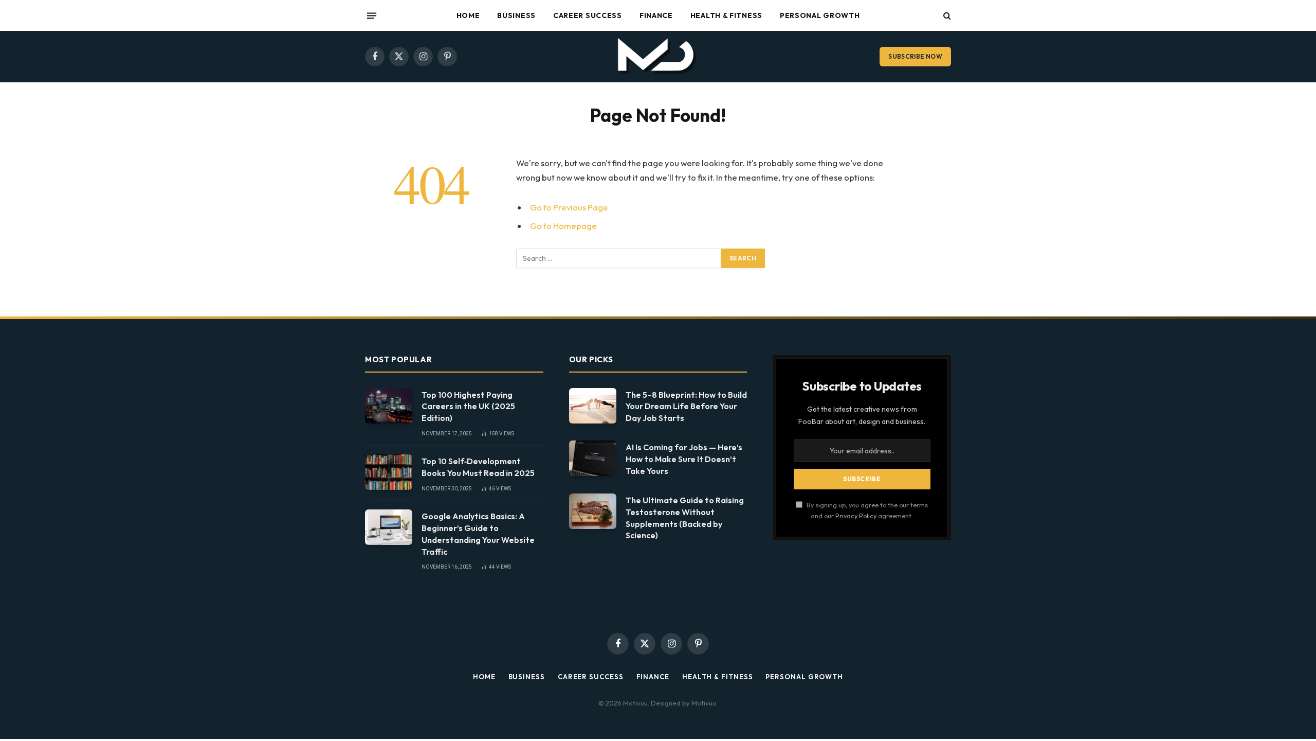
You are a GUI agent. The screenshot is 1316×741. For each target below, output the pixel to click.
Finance (656, 15)
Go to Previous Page (569, 207)
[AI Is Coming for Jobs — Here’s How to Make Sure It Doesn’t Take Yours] (592, 458)
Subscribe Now (915, 56)
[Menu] (371, 15)
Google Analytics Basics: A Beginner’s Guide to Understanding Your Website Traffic (478, 534)
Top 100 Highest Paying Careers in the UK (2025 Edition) (468, 407)
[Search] (946, 15)
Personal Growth (820, 15)
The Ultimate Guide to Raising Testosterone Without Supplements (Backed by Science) (685, 518)
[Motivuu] (658, 56)
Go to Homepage (563, 225)
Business (516, 15)
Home (468, 15)
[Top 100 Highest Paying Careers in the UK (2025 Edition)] (388, 406)
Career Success (587, 15)
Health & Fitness (726, 15)
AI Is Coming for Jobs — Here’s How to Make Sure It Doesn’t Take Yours (684, 459)
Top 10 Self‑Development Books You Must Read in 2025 (478, 467)
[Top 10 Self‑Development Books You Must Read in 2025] (388, 472)
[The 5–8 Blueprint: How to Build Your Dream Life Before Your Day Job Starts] (592, 406)
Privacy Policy (855, 515)
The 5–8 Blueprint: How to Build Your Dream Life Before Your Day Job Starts (686, 407)
